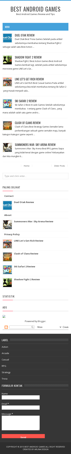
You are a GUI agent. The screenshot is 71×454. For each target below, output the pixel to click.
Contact (9, 195)
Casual (5, 359)
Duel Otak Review (25, 35)
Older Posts (59, 165)
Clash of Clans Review (28, 123)
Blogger (42, 321)
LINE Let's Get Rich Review (29, 79)
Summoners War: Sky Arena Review (35, 145)
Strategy (6, 372)
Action (5, 346)
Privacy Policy (12, 234)
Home (26, 165)
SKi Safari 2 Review (26, 101)
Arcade (5, 353)
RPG (4, 365)
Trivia (4, 378)
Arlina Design (41, 449)
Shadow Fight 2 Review (28, 57)
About (8, 215)
